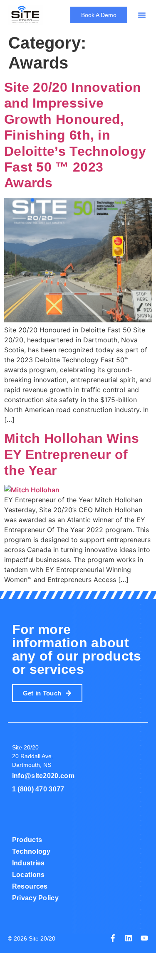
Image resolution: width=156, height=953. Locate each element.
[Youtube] (144, 938)
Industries (28, 863)
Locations (28, 874)
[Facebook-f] (112, 938)
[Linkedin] (128, 938)
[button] (142, 15)
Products (27, 839)
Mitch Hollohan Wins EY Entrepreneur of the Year (71, 454)
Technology (31, 851)
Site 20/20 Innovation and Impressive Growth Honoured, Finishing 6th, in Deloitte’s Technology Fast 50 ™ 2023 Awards (75, 135)
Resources (30, 886)
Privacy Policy (35, 897)
